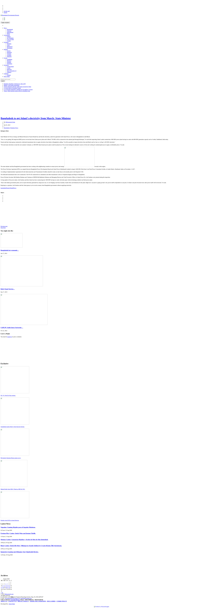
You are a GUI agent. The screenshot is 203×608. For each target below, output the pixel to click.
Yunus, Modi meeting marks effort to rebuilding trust (17, 91)
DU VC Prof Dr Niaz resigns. (8, 395)
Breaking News (14, 128)
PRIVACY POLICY (23, 601)
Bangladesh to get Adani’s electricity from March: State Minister (36, 118)
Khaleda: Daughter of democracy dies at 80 (15, 83)
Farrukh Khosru (15, 599)
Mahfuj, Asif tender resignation (11, 85)
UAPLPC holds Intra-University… (12, 327)
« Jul (2, 592)
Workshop (9, 63)
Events (5, 58)
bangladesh (3, 188)
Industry (6, 49)
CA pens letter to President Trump (12, 88)
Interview (9, 69)
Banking (9, 43)
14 (7, 585)
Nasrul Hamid (9, 188)
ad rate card (7, 11)
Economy (6, 42)
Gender (9, 41)
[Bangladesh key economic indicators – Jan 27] (11, 247)
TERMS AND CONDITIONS (38, 601)
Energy (9, 51)
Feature (9, 75)
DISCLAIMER (51, 601)
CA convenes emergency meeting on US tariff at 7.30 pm (18, 89)
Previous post (4, 226)
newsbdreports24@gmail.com (12, 598)
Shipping (9, 56)
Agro (8, 45)
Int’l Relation (10, 38)
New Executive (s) (11, 70)
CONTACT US (12, 601)
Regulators (9, 48)
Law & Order (10, 39)
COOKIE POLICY (61, 601)
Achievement (10, 66)
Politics (9, 36)
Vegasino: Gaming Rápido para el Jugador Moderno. (18, 527)
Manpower (9, 46)
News (5, 28)
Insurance (9, 52)
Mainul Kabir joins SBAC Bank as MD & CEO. (13, 489)
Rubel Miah (12, 604)
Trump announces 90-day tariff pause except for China (17, 86)
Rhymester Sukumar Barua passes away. (11, 458)
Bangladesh (10, 29)
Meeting (9, 60)
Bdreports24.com (9, 594)
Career (8, 68)
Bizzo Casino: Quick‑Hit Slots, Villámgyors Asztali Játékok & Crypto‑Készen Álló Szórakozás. (31, 546)
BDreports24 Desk (10, 122)
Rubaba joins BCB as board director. (10, 520)
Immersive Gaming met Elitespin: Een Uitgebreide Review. (20, 552)
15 (9, 585)
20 (6, 587)
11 (3, 585)
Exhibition (9, 59)
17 (1, 587)
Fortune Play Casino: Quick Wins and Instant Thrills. (18, 533)
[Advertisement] (48, 104)
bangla (5, 12)
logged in (9, 336)
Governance (7, 35)
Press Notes (7, 76)
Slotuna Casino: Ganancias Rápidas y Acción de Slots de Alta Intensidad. (24, 539)
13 (6, 585)
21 (7, 587)
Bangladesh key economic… (10, 250)
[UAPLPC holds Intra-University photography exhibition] (24, 324)
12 (4, 585)
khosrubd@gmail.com (26, 598)
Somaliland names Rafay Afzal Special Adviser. (13, 426)
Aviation (9, 55)
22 (9, 587)
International (10, 32)
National (9, 31)
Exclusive (6, 65)
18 (3, 587)
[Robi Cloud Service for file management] (22, 286)
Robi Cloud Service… (8, 289)
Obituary (9, 72)
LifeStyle (6, 73)
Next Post (3, 227)
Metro (8, 33)
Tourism (9, 53)
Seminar (9, 62)
